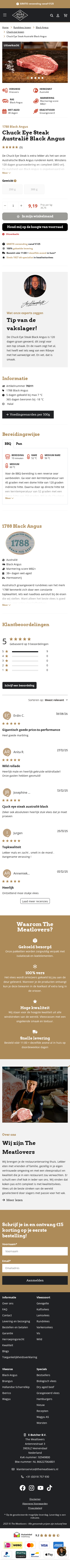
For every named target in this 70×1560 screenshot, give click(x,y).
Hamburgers (44, 1399)
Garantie (7, 1333)
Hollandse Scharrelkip (16, 1387)
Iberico (6, 1393)
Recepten (42, 1411)
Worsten (42, 1423)
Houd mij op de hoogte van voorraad (35, 227)
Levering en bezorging (16, 1321)
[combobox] (35, 15)
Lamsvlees (43, 1315)
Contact (7, 1315)
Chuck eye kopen (15, 31)
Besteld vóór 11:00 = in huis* (31, 253)
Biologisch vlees (46, 1381)
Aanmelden (35, 1280)
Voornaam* (9, 1244)
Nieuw (41, 1405)
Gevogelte (43, 1303)
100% (20, 248)
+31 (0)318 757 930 (37, 1476)
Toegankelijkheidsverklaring (19, 1357)
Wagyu (6, 1399)
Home (5, 27)
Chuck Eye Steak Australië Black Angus (27, 36)
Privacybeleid (35, 1508)
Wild (39, 1339)
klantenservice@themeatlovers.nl (37, 1469)
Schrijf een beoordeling (19, 685)
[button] (65, 15)
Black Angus (42, 27)
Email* (6, 1261)
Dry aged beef (45, 1387)
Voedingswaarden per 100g (30, 414)
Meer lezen (14, 1200)
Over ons (7, 1303)
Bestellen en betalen (15, 1327)
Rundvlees (43, 1321)
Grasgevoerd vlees (48, 1393)
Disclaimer (35, 1499)
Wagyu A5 (43, 1417)
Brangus (7, 1381)
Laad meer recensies (35, 901)
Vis (38, 1333)
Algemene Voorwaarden (35, 1503)
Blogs (5, 1351)
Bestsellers (43, 1375)
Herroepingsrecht (13, 1339)
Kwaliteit (7, 1345)
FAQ (4, 1309)
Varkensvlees (45, 1327)
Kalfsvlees (43, 1309)
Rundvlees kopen (22, 27)
